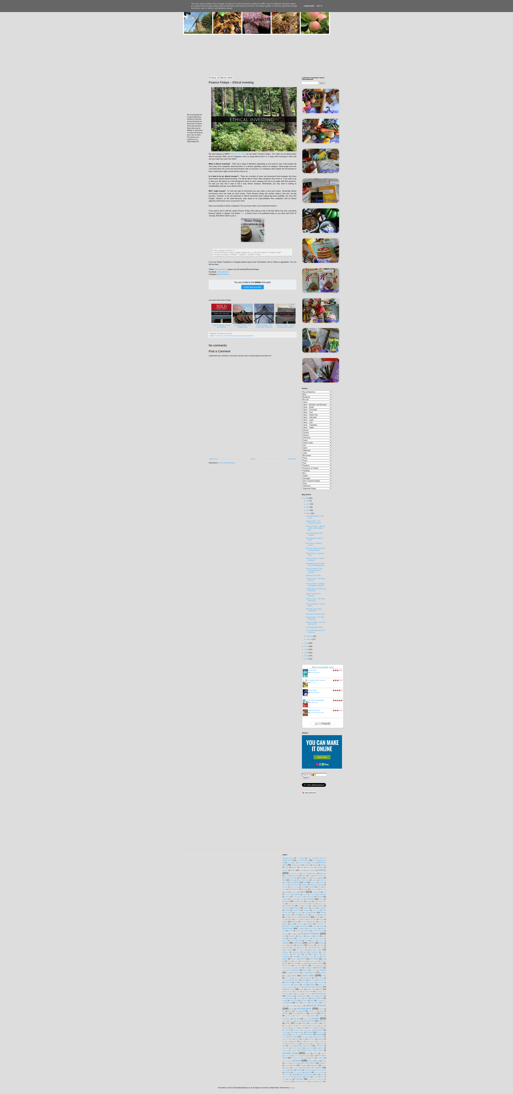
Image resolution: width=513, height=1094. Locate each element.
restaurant (322, 1021)
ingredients (294, 959)
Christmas (286, 901)
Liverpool (323, 972)
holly (317, 954)
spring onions (311, 1041)
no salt (297, 991)
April (308, 510)
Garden (285, 943)
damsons (314, 915)
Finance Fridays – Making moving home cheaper (285, 326)
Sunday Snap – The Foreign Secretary (313, 522)
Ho (312, 954)
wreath (315, 1077)
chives (301, 899)
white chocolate (319, 1072)
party (318, 1000)
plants (290, 1011)
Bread (303, 887)
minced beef (322, 980)
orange (284, 1000)
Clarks (313, 903)
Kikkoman (294, 963)
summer (294, 1050)
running (302, 1028)
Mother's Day (286, 984)
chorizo (321, 899)
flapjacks (309, 936)
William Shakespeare (306, 1074)
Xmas (284, 1079)
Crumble (323, 912)
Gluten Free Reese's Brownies (313, 595)
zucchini (320, 1081)
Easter (284, 922)
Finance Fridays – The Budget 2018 (243, 326)
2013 (306, 659)
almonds (307, 865)
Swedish (323, 1053)
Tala (304, 1055)
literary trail (312, 973)
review (287, 1023)
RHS (296, 1023)
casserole (288, 894)
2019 (306, 498)
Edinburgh (294, 921)
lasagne (321, 965)
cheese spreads (298, 896)
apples (294, 867)
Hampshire (314, 952)
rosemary (314, 1025)
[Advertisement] (256, 53)
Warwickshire (308, 1070)
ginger (291, 945)
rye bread (311, 1028)
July (308, 501)
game (313, 940)
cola (312, 906)
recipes (291, 1021)
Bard (286, 875)
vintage (284, 1070)
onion (306, 998)
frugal (300, 940)
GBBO (321, 943)
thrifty (312, 1058)
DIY (304, 919)
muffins (312, 985)
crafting (287, 910)
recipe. (284, 1021)
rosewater (285, 1028)
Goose (294, 947)
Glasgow (310, 945)
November (313, 996)
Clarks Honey (322, 903)
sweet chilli (288, 1055)
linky (303, 972)
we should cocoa (320, 1070)
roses (322, 1025)
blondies (285, 887)
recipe (315, 1018)
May (308, 507)
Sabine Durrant (315, 672)
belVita (292, 880)
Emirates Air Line (321, 924)
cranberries (296, 910)
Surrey (308, 1053)
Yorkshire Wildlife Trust (301, 1081)
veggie (324, 1065)
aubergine (320, 867)
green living (238, 336)
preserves (302, 1013)
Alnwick (315, 865)
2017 (306, 646)
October (291, 998)
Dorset (321, 919)
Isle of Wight (314, 959)
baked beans (310, 870)
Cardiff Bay (316, 892)
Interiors (303, 959)
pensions (299, 1006)
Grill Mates (300, 950)
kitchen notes (286, 965)
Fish (283, 936)
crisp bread (298, 912)
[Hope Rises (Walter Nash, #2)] (306, 695)
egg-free (321, 921)
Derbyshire (305, 917)
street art (285, 1048)
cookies (305, 908)
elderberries (299, 924)
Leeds (299, 968)
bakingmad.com (294, 873)
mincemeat (288, 982)
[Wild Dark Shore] (306, 715)
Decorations (294, 917)
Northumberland (320, 994)
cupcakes (288, 915)
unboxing (294, 1063)
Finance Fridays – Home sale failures (221, 326)
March (308, 513)
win (317, 1074)
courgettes (322, 908)
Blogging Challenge (317, 884)
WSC (322, 1077)
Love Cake (307, 975)
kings (302, 963)
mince (304, 980)
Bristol (319, 887)
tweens (287, 1063)
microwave (295, 980)
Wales (291, 1070)
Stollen (321, 1043)
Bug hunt (323, 889)
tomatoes (320, 1058)
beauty (308, 878)
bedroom (315, 878)
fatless (290, 931)
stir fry (315, 1043)
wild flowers (285, 1074)
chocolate (310, 899)
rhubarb (303, 1023)
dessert (317, 917)
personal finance (248, 336)
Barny (304, 875)
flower (317, 936)
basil (310, 875)
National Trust (288, 989)
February (309, 636)
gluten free (320, 945)
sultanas (285, 1050)
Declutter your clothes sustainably (314, 610)
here (242, 213)
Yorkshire (299, 1079)
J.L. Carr (313, 682)
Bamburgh (305, 873)
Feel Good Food (317, 931)
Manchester (307, 978)
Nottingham (289, 996)
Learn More (309, 6)
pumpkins (289, 1015)
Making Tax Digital (238, 154)
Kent (286, 963)
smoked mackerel (318, 1037)
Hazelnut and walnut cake (315, 614)
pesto (291, 1009)
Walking (299, 1070)
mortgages (311, 982)
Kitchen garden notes (314, 963)
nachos (299, 987)
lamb (306, 965)
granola (302, 947)
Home (253, 459)
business (294, 892)
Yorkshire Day (287, 1081)
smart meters (306, 1037)
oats (283, 998)
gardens (311, 943)
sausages (318, 1030)
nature (302, 989)
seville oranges (296, 1034)
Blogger (292, 1088)
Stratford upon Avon (304, 1046)
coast (299, 906)
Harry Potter (297, 954)
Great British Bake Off (315, 947)
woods (308, 1077)
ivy (323, 959)
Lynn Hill (288, 978)
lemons (305, 970)
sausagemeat (307, 1030)
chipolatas (294, 899)
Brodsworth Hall (294, 889)
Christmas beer (299, 901)
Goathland (285, 947)
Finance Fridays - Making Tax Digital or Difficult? (315, 585)
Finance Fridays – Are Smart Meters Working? (264, 326)
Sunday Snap (290, 1053)
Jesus (289, 961)
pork (303, 1011)
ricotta (324, 1023)
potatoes (285, 1013)
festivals (285, 934)
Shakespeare (308, 1034)
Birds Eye (313, 882)
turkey (324, 1061)
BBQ (301, 878)
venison (287, 1068)
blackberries (294, 884)
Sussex (315, 1053)
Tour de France (287, 1061)
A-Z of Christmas (303, 860)
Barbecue (323, 873)
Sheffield (319, 1034)
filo (297, 934)
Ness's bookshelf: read (322, 667)
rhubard (311, 1023)
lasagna (313, 965)
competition (320, 906)
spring (302, 1041)
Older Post (292, 459)
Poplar (297, 1011)
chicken (319, 897)
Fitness (300, 936)
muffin (304, 984)
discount (297, 919)
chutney (309, 901)
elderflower (309, 924)
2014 (306, 656)
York (290, 1079)
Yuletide (312, 1081)
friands (293, 940)
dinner (290, 919)
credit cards (316, 910)
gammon (321, 940)
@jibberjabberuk (220, 269)
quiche (312, 1015)
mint (295, 982)
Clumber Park (290, 906)
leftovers (319, 968)
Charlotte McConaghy (317, 712)
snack (297, 1039)
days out (323, 915)
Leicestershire (286, 970)
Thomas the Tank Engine (300, 1058)
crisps (306, 912)
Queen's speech (301, 1015)
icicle (317, 956)
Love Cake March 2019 (314, 627)
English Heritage (290, 926)
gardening (298, 943)
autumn (284, 870)
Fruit (306, 940)
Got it (319, 6)
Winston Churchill (287, 1077)
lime (288, 972)
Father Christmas (313, 928)
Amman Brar (314, 702)
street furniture (297, 1048)
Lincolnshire (296, 972)
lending (313, 970)
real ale (296, 1019)
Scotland (310, 1032)
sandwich (296, 1030)
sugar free (309, 1048)
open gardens (317, 998)
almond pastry (296, 865)
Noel (292, 994)
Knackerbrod (298, 965)
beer (284, 880)
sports (295, 1041)
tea (314, 1055)
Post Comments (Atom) (227, 463)
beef (322, 878)
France (284, 940)
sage (324, 1028)
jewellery (296, 961)
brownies (305, 889)
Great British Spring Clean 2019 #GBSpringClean (315, 564)
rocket (293, 1025)
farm (299, 928)
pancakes (304, 1000)
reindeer (298, 1021)
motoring (296, 984)
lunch (324, 976)
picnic (321, 1009)
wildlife (294, 1074)
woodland (299, 1077)
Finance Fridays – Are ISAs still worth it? (315, 623)
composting (286, 908)
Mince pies (312, 980)
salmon (287, 1030)
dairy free (305, 915)
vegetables (303, 1065)
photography (304, 1008)
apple (287, 867)
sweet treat (297, 1055)
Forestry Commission (303, 938)
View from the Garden (312, 1068)
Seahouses (320, 1032)
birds (305, 882)
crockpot (313, 913)
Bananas (314, 873)
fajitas (314, 926)
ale (295, 862)
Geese (284, 945)
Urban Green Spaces (307, 1063)
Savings (284, 1032)
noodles (299, 994)
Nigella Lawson (287, 991)
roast (286, 1025)
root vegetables (303, 1025)
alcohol (289, 862)
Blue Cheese (294, 887)
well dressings (297, 1072)
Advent (315, 860)
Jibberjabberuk (223, 272)
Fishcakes (291, 936)
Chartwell (313, 894)
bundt (286, 892)
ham (305, 952)
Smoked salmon (287, 1039)
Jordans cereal (313, 961)
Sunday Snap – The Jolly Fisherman (315, 618)
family (321, 926)
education (304, 921)
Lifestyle (322, 970)
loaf (286, 975)
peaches (305, 1002)
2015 (306, 653)
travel (297, 1060)
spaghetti (321, 1039)
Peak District (314, 1002)
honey (295, 956)
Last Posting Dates (288, 968)
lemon (296, 970)
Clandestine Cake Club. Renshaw (298, 903)
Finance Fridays (229, 336)
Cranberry (306, 910)
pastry (298, 1002)
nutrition (321, 996)
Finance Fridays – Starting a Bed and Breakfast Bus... (315, 528)
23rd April (311, 858)
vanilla (287, 1065)
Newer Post (213, 459)
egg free (313, 921)
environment (219, 336)
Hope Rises (312, 690)
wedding (287, 1072)
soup (303, 1039)
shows (284, 1037)
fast (304, 928)
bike (285, 882)
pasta (290, 1003)
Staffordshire (306, 1043)
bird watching (294, 882)
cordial (314, 908)
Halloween (296, 952)
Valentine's (322, 1063)
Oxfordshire (294, 1000)
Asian (302, 867)
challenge (297, 894)
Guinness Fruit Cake (313, 575)
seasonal (285, 1034)
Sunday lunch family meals (312, 1050)
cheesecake (310, 896)
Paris (312, 1000)
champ (305, 894)
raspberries (286, 1019)
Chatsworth (322, 894)
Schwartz (301, 1032)
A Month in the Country (316, 680)
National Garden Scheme (313, 987)
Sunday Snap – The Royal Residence (315, 600)
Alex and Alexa (302, 862)
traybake (311, 1061)
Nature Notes (311, 989)
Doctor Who (312, 919)
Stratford (291, 1046)
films (292, 934)
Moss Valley (320, 982)
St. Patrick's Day (293, 1043)
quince (321, 1015)
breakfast (311, 887)
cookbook (296, 908)
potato (321, 1011)
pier (283, 1011)
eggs (291, 924)
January (309, 639)
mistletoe (302, 982)
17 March (300, 858)
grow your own (314, 950)
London (293, 975)
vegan (294, 1065)
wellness (308, 1072)
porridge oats (312, 1011)
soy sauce (311, 1039)
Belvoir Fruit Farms (303, 880)
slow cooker (293, 1037)
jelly (283, 961)
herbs (306, 954)
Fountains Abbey (318, 938)
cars (324, 892)
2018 (306, 643)
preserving (313, 1013)
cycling (296, 915)
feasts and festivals (302, 931)
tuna (317, 1061)
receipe (306, 1019)
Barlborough (295, 875)
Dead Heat (312, 670)
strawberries (319, 1046)
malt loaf (297, 978)
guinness (285, 952)
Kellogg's (323, 961)
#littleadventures (287, 858)
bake (301, 870)
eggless (284, 924)
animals (323, 865)
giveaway (299, 945)
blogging (304, 884)
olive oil (299, 998)
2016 (306, 649)
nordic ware (308, 994)
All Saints (313, 862)
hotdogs (302, 956)
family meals (287, 928)
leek (305, 968)
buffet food (314, 889)
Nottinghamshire (301, 996)
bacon (293, 870)
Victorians (296, 1068)
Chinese (285, 899)
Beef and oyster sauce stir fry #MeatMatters (315, 549)
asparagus (310, 867)
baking (322, 870)
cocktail (306, 906)
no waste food (307, 991)
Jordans (303, 961)
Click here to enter (252, 287)
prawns (294, 1013)
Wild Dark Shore (314, 710)
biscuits (284, 884)
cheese (287, 896)
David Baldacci (314, 692)
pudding (323, 1013)
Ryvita (318, 1028)
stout (284, 1046)
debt (286, 917)
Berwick (314, 880)
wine (322, 1074)
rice (318, 1023)
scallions (292, 1032)
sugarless (320, 1048)
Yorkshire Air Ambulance (316, 1079)
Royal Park (294, 1028)
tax (309, 1055)
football (291, 938)
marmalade (285, 980)
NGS (320, 989)
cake (302, 891)
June (308, 504)
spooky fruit (286, 1041)
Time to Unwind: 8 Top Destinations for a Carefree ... (314, 570)
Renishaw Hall (309, 1021)
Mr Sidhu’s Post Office (316, 700)
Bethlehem (322, 880)
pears (291, 1006)
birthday (321, 882)
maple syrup (319, 978)
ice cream (310, 956)
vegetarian (314, 1065)
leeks (311, 968)
